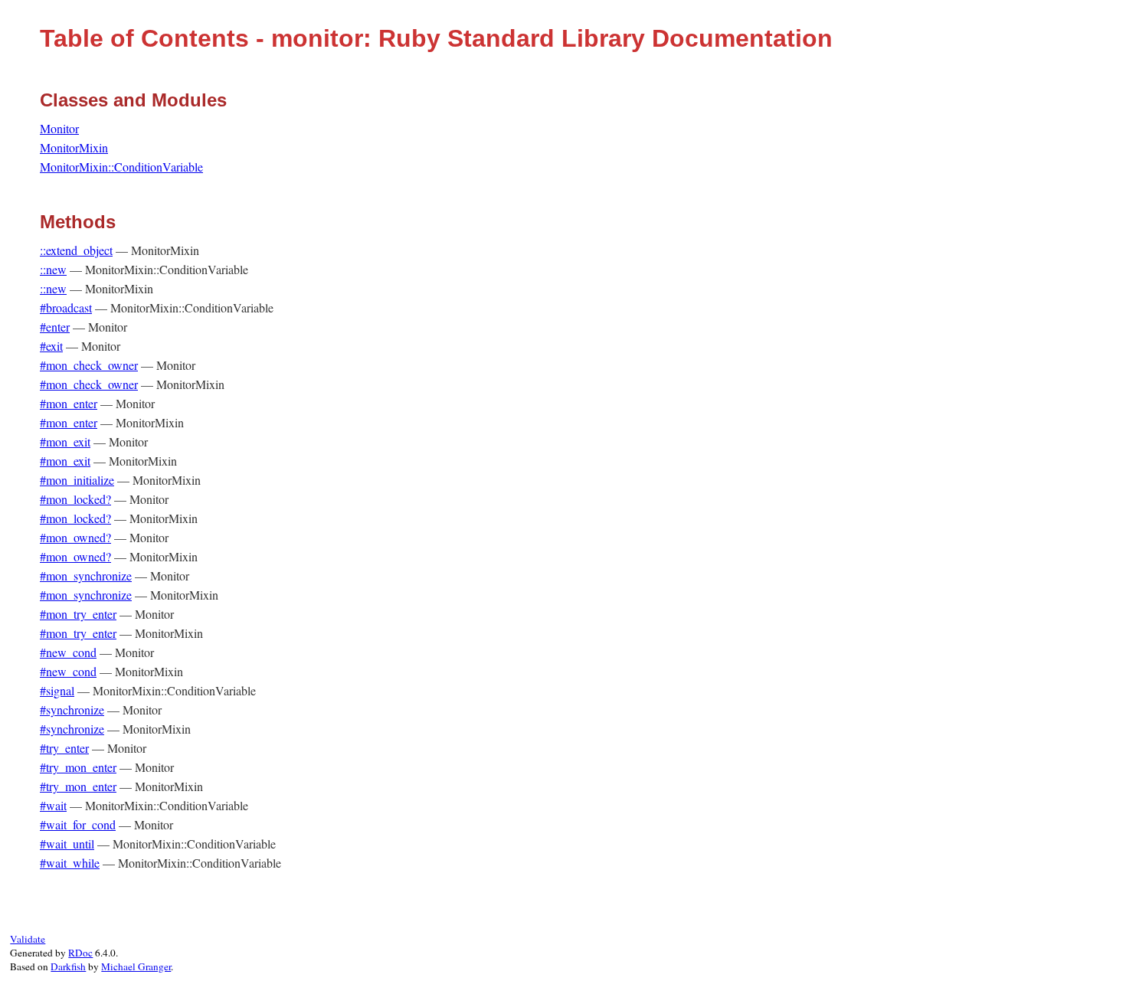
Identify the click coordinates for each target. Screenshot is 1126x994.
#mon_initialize (77, 480)
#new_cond (68, 652)
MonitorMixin (74, 147)
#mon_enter (68, 403)
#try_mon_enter (78, 767)
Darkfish (68, 966)
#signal (57, 690)
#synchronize (72, 709)
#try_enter (64, 748)
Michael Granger (136, 966)
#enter (55, 327)
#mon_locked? (75, 499)
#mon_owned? (75, 537)
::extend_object (76, 250)
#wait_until (67, 843)
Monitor (59, 128)
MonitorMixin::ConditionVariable (121, 167)
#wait (53, 805)
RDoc (80, 953)
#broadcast (66, 307)
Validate (27, 939)
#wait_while (70, 863)
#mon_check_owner (89, 365)
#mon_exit (65, 441)
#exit (51, 346)
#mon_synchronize (86, 575)
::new (53, 269)
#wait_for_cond (78, 824)
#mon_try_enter (78, 614)
